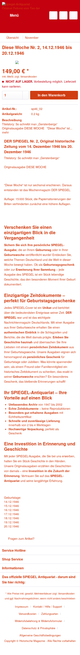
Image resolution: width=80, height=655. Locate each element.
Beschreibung (12, 120)
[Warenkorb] (73, 15)
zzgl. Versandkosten (26, 76)
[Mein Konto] (63, 15)
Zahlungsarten (49, 614)
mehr (5, 132)
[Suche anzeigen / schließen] (53, 15)
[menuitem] (10, 15)
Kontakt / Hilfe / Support (47, 606)
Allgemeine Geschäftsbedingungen (40, 635)
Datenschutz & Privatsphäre (38, 628)
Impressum (21, 606)
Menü (14, 15)
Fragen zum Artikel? (20, 538)
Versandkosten (66, 593)
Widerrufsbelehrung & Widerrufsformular (38, 621)
